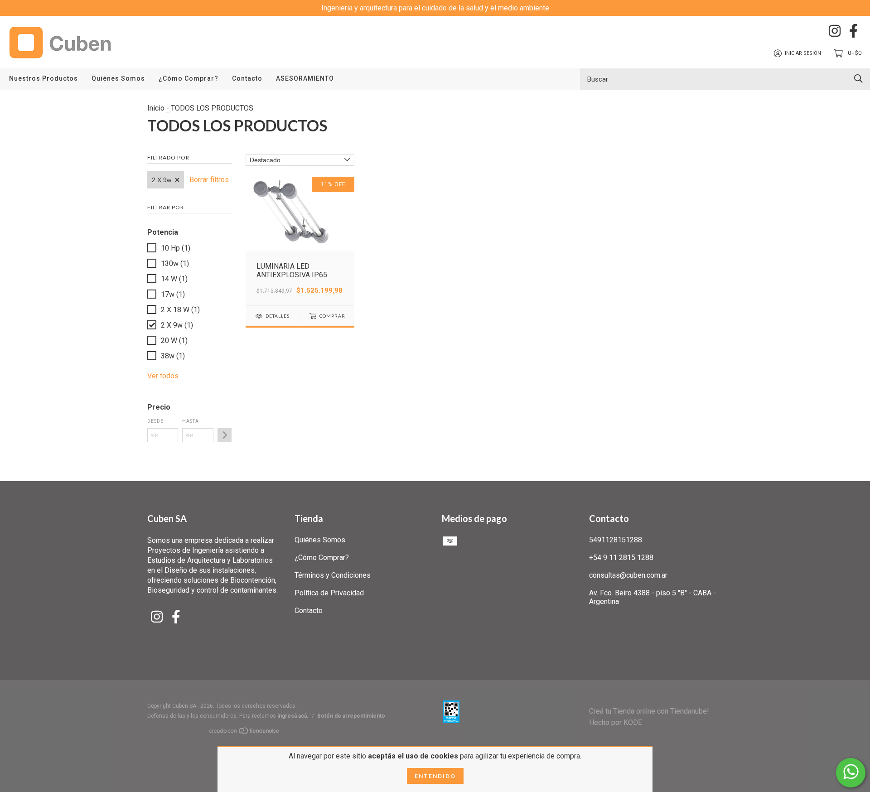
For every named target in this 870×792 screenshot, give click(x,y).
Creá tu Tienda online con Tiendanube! (649, 711)
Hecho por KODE (615, 722)
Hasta (190, 421)
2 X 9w (161, 180)
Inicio (155, 108)
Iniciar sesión (803, 53)
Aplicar (225, 435)
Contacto (247, 78)
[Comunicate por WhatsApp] (850, 772)
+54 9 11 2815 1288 (621, 557)
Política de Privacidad (329, 593)
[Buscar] (858, 79)
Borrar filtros (209, 179)
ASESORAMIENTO (305, 78)
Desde (155, 421)
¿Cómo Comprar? (188, 78)
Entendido (435, 776)
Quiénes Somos (118, 78)
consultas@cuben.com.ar (628, 575)
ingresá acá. (293, 716)
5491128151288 (615, 540)
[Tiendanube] (244, 732)
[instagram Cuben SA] (834, 30)
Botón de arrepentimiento (351, 716)
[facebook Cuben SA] (853, 30)
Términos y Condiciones (333, 575)
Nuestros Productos (43, 78)
